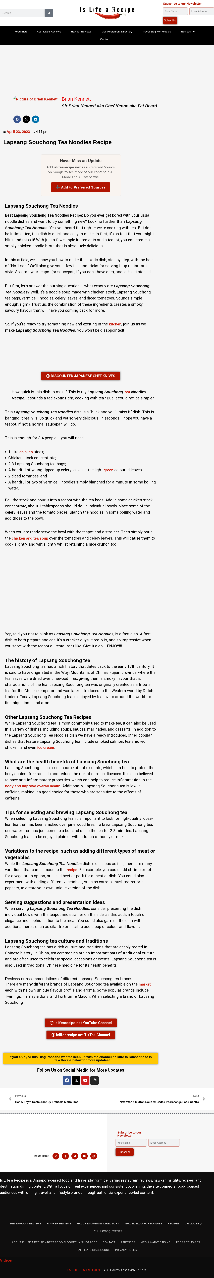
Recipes (186, 31)
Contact (105, 39)
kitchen (115, 324)
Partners (128, 1242)
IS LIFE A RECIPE (84, 1270)
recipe (72, 870)
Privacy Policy (126, 1250)
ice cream (45, 747)
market (145, 984)
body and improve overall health (32, 786)
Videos (6, 1260)
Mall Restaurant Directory (116, 31)
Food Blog (21, 31)
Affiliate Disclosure (94, 1250)
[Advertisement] (107, 69)
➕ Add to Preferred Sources (81, 187)
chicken (26, 452)
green (108, 470)
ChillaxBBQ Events (108, 1231)
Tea (127, 392)
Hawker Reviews (81, 31)
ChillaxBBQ (193, 1223)
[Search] (49, 13)
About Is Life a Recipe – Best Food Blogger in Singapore (54, 1242)
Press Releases (188, 1242)
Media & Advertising (156, 1242)
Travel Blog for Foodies (156, 31)
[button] (17, 119)
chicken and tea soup (30, 538)
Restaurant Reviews (49, 31)
